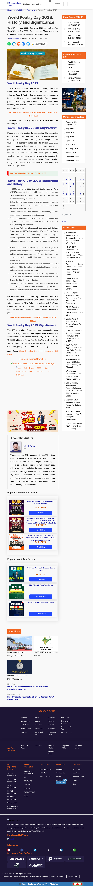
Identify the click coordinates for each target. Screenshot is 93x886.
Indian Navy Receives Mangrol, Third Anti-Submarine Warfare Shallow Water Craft (74, 238)
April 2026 (70, 141)
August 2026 (71, 123)
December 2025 (72, 156)
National (26, 4)
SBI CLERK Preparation (11, 780)
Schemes (38, 725)
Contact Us (60, 773)
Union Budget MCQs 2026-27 (74, 23)
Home (9, 10)
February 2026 (72, 148)
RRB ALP (43, 773)
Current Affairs (51, 747)
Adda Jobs (39, 746)
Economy (51, 728)
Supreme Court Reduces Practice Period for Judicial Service (73, 404)
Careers (61, 781)
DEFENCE (28, 788)
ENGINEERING (29, 792)
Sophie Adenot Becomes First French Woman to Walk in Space (73, 323)
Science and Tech (66, 728)
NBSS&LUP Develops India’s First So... (46, 654)
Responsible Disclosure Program (15, 877)
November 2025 (72, 160)
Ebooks (75, 780)
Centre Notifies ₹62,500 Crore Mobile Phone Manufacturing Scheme (72, 284)
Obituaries (65, 717)
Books (75, 784)
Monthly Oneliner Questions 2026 (74, 79)
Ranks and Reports (65, 722)
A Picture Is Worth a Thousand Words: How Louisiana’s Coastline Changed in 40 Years (74, 336)
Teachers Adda (24, 747)
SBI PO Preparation (11, 775)
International (37, 4)
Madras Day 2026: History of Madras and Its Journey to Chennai (73, 363)
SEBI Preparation (11, 786)
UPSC (26, 796)
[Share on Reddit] (18, 44)
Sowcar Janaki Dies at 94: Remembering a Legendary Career (74, 425)
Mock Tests (77, 769)
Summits (51, 725)
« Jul (64, 221)
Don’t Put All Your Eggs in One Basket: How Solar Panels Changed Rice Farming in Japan (74, 350)
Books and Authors (39, 733)
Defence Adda (51, 753)
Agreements (39, 728)
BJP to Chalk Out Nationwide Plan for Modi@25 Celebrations (74, 415)
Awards (37, 721)
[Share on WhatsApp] (9, 44)
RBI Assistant (12, 803)
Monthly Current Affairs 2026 (74, 72)
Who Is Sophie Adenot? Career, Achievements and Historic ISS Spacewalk (73, 298)
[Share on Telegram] (14, 44)
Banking (24, 732)
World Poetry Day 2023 (25, 10)
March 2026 (70, 145)
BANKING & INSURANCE (28, 772)
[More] (50, 1)
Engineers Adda (66, 747)
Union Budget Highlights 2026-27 (75, 43)
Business (51, 717)
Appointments (26, 728)
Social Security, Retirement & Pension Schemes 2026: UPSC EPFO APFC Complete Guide (74, 389)
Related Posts (14, 631)
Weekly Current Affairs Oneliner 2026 (74, 64)
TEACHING (28, 785)
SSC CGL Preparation (11, 798)
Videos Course (78, 777)
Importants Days (52, 733)
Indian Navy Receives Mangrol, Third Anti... (16, 654)
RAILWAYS (28, 781)
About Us (59, 769)
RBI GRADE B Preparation (12, 808)
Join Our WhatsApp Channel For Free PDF (28, 173)
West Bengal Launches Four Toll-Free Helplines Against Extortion (74, 375)
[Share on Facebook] (23, 44)
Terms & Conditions (58, 877)
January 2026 (71, 152)
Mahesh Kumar (15, 38)
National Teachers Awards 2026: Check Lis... (17, 677)
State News (25, 725)
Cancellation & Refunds (39, 877)
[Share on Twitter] (28, 44)
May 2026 (70, 137)
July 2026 (70, 129)
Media (58, 777)
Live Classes (77, 773)
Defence (51, 721)
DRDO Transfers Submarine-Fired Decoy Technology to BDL (74, 311)
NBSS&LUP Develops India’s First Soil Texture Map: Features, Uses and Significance (74, 252)
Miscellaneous (66, 733)
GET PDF (77, 884)
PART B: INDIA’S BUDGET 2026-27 (75, 36)
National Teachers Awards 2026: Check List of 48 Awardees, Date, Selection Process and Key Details (74, 268)
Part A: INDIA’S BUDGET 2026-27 (75, 30)
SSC (25, 777)
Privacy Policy (73, 877)
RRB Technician (46, 769)
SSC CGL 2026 (45, 777)
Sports (37, 717)
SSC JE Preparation (11, 792)
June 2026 (70, 133)
